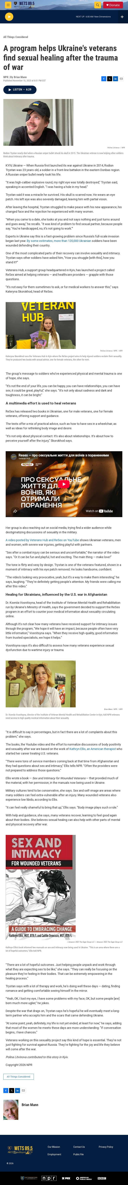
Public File (78, 1154)
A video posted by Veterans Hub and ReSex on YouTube (42, 540)
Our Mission (54, 1147)
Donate (114, 5)
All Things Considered (15, 37)
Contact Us (79, 1147)
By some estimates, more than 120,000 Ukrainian (59, 241)
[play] (9, 17)
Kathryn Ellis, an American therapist (93, 749)
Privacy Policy (106, 1147)
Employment (54, 1154)
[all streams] (123, 16)
